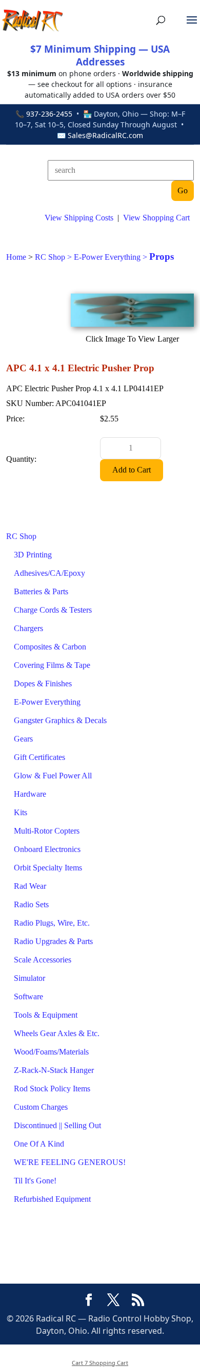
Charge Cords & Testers (53, 610)
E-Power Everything (47, 702)
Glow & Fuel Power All (53, 775)
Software (28, 996)
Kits (20, 812)
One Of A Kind (39, 1143)
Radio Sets (31, 904)
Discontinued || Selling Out (57, 1125)
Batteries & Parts (41, 591)
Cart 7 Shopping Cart (100, 1362)
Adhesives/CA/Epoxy (49, 573)
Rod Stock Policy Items (52, 1088)
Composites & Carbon (50, 646)
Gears (23, 738)
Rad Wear (30, 886)
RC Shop (21, 536)
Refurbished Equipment (52, 1199)
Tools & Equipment (45, 1015)
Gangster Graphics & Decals (60, 720)
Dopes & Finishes (43, 683)
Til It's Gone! (35, 1180)
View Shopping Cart (156, 217)
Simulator (29, 978)
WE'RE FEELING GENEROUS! (70, 1162)
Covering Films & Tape (52, 665)
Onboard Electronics (47, 849)
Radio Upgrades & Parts (53, 941)
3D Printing (33, 554)
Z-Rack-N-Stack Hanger (54, 1070)
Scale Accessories (42, 959)
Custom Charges (41, 1107)
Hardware (30, 794)
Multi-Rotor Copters (46, 830)
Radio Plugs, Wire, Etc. (52, 922)
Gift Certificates (39, 757)
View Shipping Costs (79, 217)
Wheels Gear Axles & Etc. (56, 1033)
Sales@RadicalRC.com (105, 135)
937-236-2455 (49, 114)
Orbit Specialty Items (48, 867)
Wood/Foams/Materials (51, 1051)
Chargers (28, 628)
